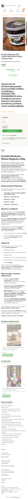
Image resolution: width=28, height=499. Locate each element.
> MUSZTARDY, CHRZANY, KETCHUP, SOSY (11, 434)
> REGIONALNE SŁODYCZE (7, 440)
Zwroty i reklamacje (6, 454)
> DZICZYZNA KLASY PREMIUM (8, 429)
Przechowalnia (4, 463)
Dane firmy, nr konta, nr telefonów (9, 487)
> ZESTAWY (4, 412)
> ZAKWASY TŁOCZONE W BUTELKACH (10, 409)
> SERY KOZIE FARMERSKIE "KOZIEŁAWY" (11, 424)
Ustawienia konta (5, 462)
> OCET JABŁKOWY (6, 414)
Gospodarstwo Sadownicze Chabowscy (10, 61)
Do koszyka (6, 396)
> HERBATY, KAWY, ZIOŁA (7, 442)
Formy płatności (5, 469)
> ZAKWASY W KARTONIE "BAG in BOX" (10, 410)
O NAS (2, 486)
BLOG (2, 493)
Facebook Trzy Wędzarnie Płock (9, 491)
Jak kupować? (4, 453)
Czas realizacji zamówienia (7, 472)
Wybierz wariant (8, 355)
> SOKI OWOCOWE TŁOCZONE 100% (10, 435)
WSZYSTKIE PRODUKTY (7, 405)
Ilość (3, 121)
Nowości (3, 444)
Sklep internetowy (12, 497)
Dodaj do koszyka (12, 131)
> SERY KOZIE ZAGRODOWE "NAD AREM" (11, 422)
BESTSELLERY (4, 407)
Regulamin (3, 480)
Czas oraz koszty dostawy (7, 471)
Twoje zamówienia (5, 460)
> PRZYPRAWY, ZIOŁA (6, 439)
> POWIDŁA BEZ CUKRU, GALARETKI (19, 15)
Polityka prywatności (6, 478)
